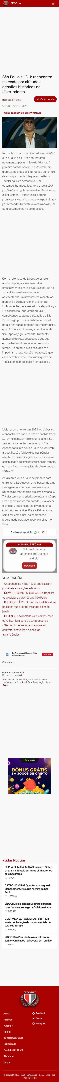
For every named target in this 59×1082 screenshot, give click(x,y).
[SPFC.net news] (29, 654)
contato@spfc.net (13, 1037)
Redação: (11, 99)
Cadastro (9, 1056)
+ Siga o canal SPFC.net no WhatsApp (22, 112)
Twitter (39, 1018)
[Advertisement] (29, 39)
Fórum (7, 1031)
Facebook (40, 1013)
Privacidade (10, 1043)
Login (7, 1062)
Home (7, 1013)
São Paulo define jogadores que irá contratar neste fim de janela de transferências (24, 630)
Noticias (8, 1019)
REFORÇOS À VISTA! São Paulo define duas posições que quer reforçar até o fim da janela (29, 606)
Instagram (40, 1023)
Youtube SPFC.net (13, 1049)
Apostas (8, 1025)
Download (29, 565)
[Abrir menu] (53, 3)
